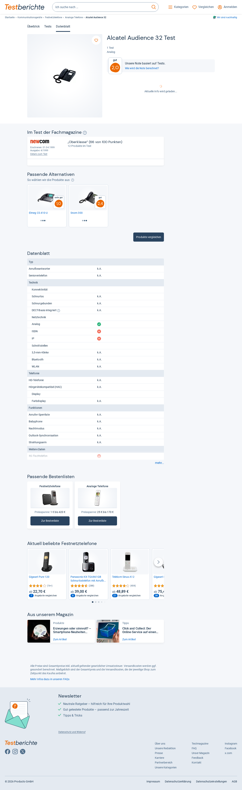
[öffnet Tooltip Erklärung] (85, 133)
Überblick (33, 26)
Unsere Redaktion (165, 748)
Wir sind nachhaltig (227, 17)
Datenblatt (63, 26)
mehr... (159, 463)
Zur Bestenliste (55, 521)
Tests (47, 26)
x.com (228, 753)
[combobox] (100, 7)
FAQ (194, 748)
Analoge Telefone (74, 17)
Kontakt (196, 762)
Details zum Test (38, 154)
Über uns (160, 743)
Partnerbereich (163, 762)
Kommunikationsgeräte (30, 17)
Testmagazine (200, 743)
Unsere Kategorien (166, 767)
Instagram (231, 743)
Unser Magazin (200, 753)
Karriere (159, 757)
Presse (159, 753)
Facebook (231, 748)
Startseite (10, 17)
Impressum (153, 781)
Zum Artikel (60, 639)
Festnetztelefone (53, 17)
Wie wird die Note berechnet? (142, 68)
